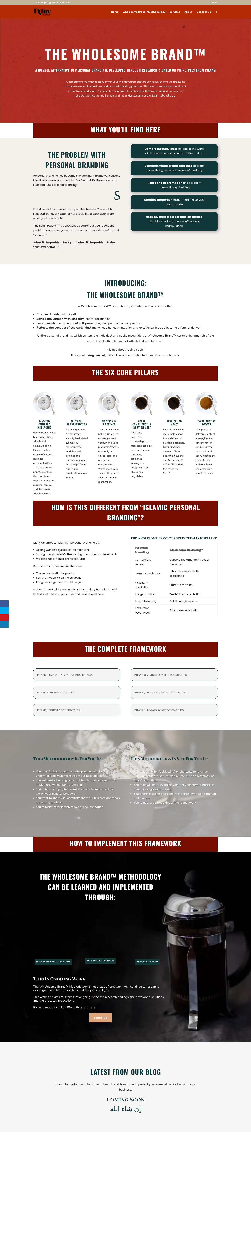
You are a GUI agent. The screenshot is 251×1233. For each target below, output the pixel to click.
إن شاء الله (125, 1108)
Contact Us (204, 12)
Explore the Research (37, 1196)
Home (114, 12)
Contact (28, 1206)
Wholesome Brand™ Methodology (144, 12)
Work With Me (33, 1202)
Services (175, 12)
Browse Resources (147, 962)
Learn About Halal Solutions (41, 1199)
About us (100, 1018)
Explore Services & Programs (53, 962)
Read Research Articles (100, 961)
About (188, 12)
